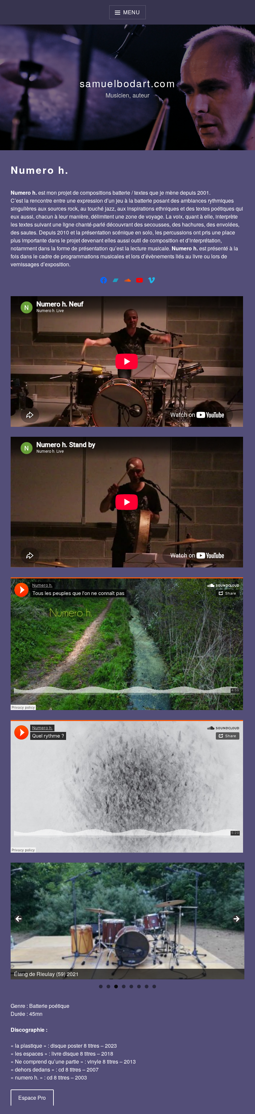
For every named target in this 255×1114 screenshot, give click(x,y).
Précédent (19, 919)
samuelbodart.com (127, 83)
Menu (131, 12)
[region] (127, 921)
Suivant (236, 919)
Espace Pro (32, 1097)
